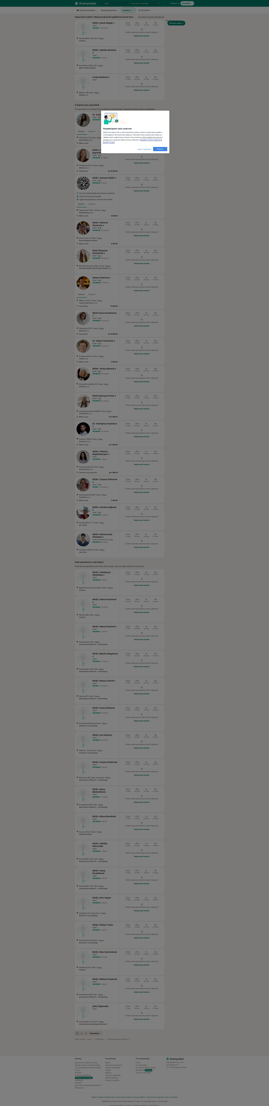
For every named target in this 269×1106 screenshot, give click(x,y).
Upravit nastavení (144, 149)
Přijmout (160, 149)
